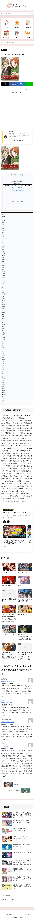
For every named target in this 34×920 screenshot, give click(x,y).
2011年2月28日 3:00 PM (7, 722)
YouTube (21, 140)
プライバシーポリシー (9, 900)
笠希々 (11, 131)
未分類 (5, 49)
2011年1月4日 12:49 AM (7, 681)
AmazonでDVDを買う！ (18, 190)
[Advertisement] (17, 111)
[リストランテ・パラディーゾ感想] (10, 158)
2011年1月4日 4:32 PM (7, 702)
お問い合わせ (6, 895)
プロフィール (12, 140)
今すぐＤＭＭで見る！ (17, 188)
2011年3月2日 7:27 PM (7, 746)
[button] (32, 14)
